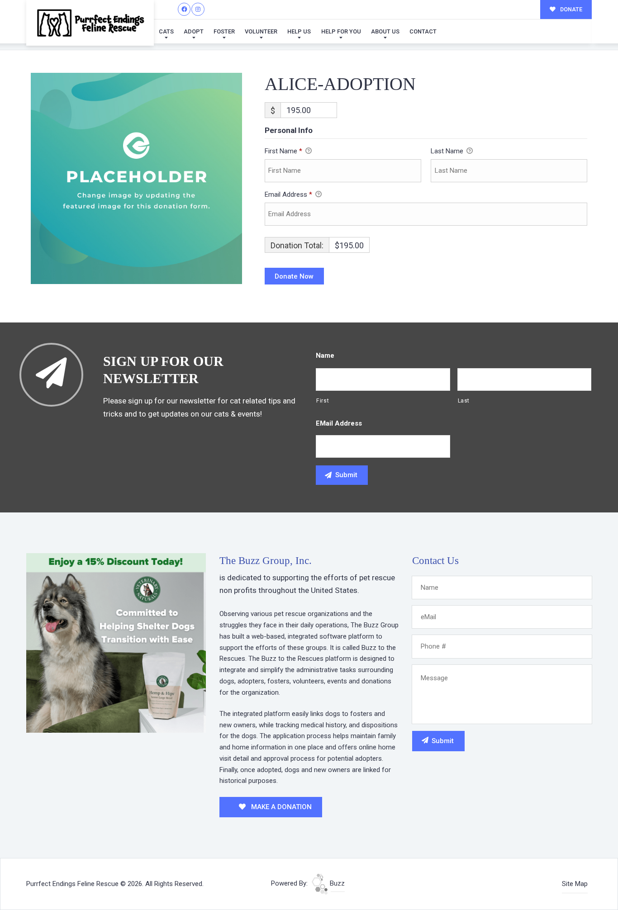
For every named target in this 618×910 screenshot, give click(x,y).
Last (464, 401)
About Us (385, 31)
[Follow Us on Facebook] (184, 9)
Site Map (575, 884)
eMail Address (339, 423)
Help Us (299, 31)
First (322, 401)
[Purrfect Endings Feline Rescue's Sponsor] (116, 642)
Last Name (448, 151)
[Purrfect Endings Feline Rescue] (90, 23)
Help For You (341, 31)
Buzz (336, 883)
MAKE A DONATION (280, 807)
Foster (224, 31)
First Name (283, 151)
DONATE (570, 9)
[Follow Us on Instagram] (197, 9)
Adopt (194, 31)
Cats (166, 31)
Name (325, 355)
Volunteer (261, 31)
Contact (423, 31)
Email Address (288, 194)
